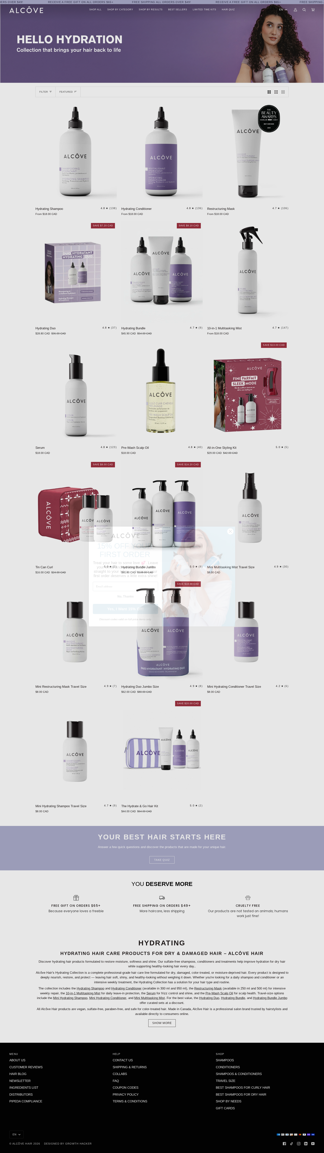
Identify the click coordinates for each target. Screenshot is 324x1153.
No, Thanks (125, 596)
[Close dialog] (230, 531)
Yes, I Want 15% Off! (125, 609)
